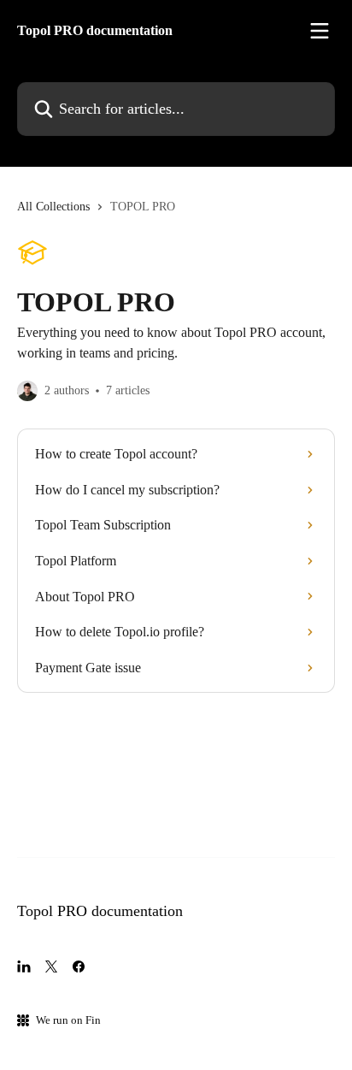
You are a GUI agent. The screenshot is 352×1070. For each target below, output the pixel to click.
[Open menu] (319, 31)
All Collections (53, 206)
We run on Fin (68, 1020)
